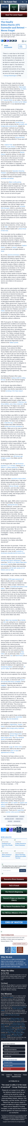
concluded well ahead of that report (14, 587)
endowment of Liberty (8, 997)
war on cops (14, 750)
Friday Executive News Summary (20, 844)
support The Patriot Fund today (11, 1015)
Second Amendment (19, 1116)
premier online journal (12, 812)
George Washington (10, 75)
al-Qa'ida (22, 206)
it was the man (8, 423)
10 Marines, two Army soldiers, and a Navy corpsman (14, 403)
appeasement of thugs (7, 752)
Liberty (3, 806)
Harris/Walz (19, 717)
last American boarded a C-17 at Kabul (12, 464)
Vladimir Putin (8, 145)
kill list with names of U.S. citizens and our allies (13, 569)
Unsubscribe (7, 1056)
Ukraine (14, 247)
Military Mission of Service (15, 1020)
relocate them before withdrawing (11, 560)
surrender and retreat (7, 178)
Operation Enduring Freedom (12, 172)
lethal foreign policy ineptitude (15, 728)
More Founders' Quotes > (20, 943)
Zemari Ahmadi (13, 486)
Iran (11, 655)
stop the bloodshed (12, 719)
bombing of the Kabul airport (14, 391)
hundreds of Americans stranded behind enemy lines (13, 552)
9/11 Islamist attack (6, 100)
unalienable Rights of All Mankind (17, 1119)
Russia (22, 654)
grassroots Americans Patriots (19, 1007)
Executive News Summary (14, 879)
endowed (7, 1119)
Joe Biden (23, 89)
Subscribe (5, 7)
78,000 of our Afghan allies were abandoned (14, 563)
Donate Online (8, 1062)
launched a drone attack (18, 478)
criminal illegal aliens (15, 734)
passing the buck (13, 505)
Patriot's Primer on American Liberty (14, 899)
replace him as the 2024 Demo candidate (13, 680)
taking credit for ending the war (13, 379)
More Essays (21, 46)
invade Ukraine (10, 147)
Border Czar (13, 735)
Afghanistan (22, 87)
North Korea (19, 655)
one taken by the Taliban (19, 102)
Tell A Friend (14, 885)
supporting (20, 810)
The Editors (18, 841)
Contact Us (9, 1074)
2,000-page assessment (15, 579)
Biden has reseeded (11, 620)
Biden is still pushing (15, 182)
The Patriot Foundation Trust (14, 906)
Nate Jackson (5, 841)
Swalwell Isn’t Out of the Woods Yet (7, 845)
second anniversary (13, 255)
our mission (14, 802)
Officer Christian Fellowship (14, 1032)
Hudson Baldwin (19, 853)
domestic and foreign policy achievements (14, 125)
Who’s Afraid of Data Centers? (6, 855)
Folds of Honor (19, 1031)
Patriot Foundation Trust (16, 1018)
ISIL (5, 622)
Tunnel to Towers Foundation (8, 1029)
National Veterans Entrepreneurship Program (13, 1030)
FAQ (3, 1074)
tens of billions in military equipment (13, 466)
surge (10, 747)
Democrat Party (19, 137)
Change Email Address (10, 1049)
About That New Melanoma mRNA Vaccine (20, 856)
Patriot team (4, 802)
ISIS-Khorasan (5, 208)
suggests (3, 685)
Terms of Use (17, 1074)
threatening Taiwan (6, 667)
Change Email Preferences (11, 1053)
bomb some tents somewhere (13, 426)
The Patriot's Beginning (14, 892)
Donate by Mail (8, 1065)
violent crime (18, 747)
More (18, 966)
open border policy (6, 737)
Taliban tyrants (13, 342)
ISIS (6, 227)
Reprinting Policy (16, 1076)
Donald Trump (19, 122)
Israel (2, 251)
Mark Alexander (8, 46)
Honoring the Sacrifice (14, 1026)
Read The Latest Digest (14, 15)
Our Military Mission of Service (14, 913)
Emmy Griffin (5, 853)
